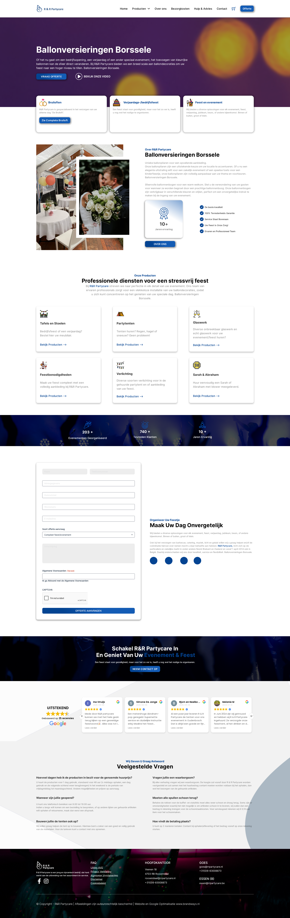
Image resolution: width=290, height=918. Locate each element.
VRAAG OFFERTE (51, 76)
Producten (139, 8)
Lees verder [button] (91, 728)
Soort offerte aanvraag (53, 529)
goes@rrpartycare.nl (211, 866)
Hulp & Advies (203, 8)
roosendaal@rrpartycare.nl (160, 878)
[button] (251, 716)
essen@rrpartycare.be (212, 883)
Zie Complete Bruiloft (55, 120)
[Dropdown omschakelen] (148, 8)
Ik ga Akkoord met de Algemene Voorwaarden (65, 580)
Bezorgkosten (180, 8)
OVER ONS (160, 244)
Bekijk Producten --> (53, 344)
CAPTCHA (47, 589)
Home (124, 8)
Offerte (247, 8)
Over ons (161, 8)
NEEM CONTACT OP (145, 669)
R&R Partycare (99, 286)
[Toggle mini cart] (234, 9)
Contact (222, 8)
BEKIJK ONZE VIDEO (97, 76)
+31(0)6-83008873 (156, 882)
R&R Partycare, (225, 545)
